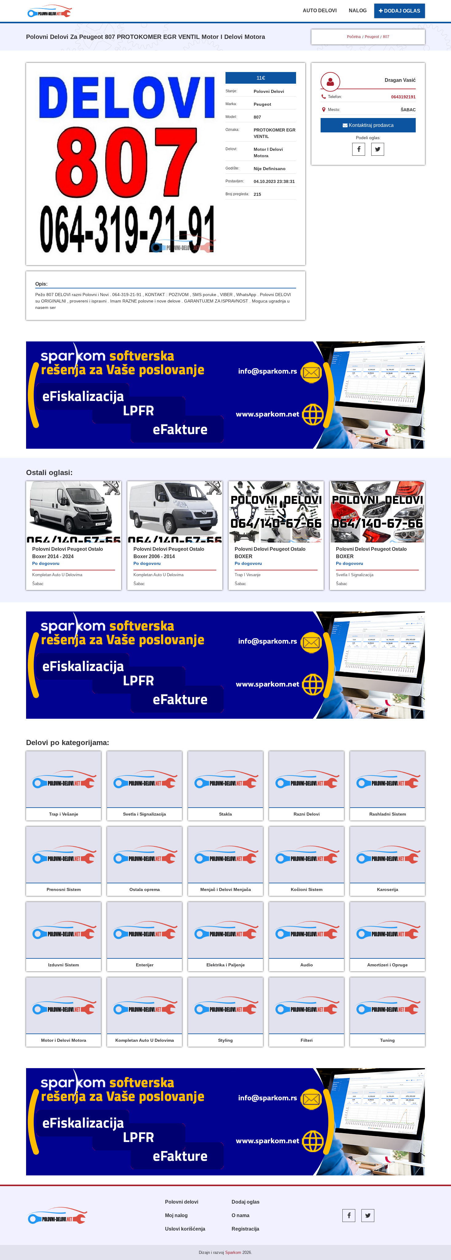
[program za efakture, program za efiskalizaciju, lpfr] (225, 665)
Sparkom (233, 1252)
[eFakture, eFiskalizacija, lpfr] (225, 395)
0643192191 (403, 96)
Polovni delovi (181, 1202)
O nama (240, 1215)
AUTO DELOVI (320, 10)
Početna (354, 37)
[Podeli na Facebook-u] (358, 149)
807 (386, 37)
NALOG (358, 10)
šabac (38, 583)
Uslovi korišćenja (185, 1228)
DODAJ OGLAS (401, 10)
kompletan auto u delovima (57, 575)
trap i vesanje (247, 575)
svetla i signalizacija (354, 575)
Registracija (245, 1228)
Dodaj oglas (246, 1202)
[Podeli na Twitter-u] (377, 149)
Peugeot (372, 37)
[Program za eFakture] (225, 1121)
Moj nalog (176, 1215)
